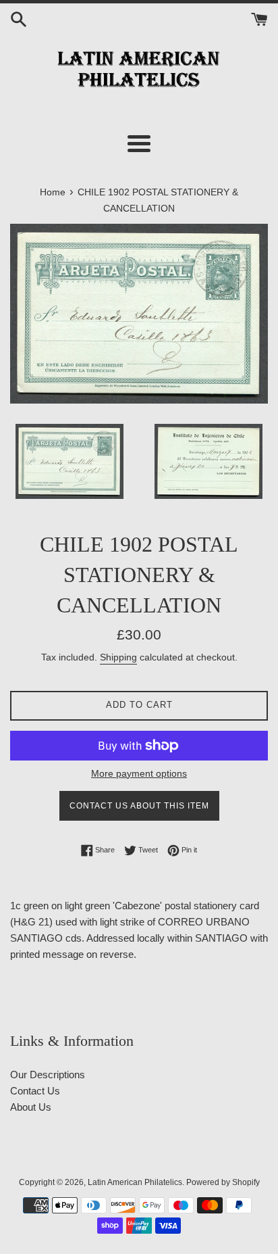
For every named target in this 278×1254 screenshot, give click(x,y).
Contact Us (35, 1090)
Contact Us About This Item (139, 806)
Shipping (118, 657)
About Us (30, 1107)
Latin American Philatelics (135, 1182)
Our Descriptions (47, 1074)
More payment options (139, 773)
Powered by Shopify (223, 1182)
